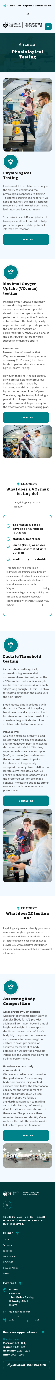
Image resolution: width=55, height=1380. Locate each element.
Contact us (26, 239)
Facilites (7, 1251)
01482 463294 (24, 1319)
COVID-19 (8, 1262)
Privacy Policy (10, 1268)
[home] (23, 24)
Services (7, 1245)
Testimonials (9, 1256)
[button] (48, 26)
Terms (6, 1273)
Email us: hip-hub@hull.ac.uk (30, 5)
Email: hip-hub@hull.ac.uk (30, 1365)
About (6, 1239)
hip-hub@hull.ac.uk (19, 1312)
